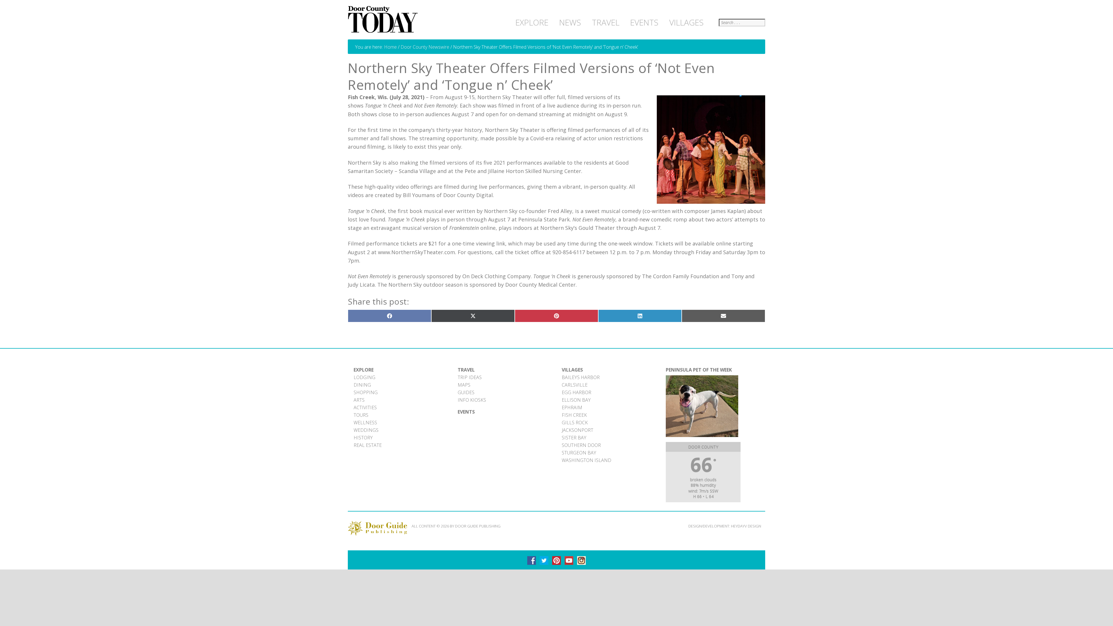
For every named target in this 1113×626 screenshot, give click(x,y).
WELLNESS (365, 422)
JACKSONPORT (577, 430)
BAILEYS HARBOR (581, 377)
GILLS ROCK (575, 422)
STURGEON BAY (579, 453)
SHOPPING (366, 392)
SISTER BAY (574, 437)
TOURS (361, 415)
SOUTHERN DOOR (581, 445)
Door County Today (384, 20)
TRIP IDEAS (470, 377)
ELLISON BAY (576, 400)
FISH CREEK (574, 415)
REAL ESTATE (368, 445)
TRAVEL (466, 370)
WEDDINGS (366, 430)
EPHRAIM (572, 407)
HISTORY (363, 437)
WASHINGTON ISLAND (586, 460)
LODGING (364, 377)
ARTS (359, 400)
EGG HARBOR (576, 392)
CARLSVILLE (575, 385)
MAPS (464, 385)
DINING (362, 385)
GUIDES (466, 392)
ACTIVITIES (365, 407)
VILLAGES (572, 370)
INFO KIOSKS (472, 400)
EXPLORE (364, 370)
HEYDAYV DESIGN (746, 526)
